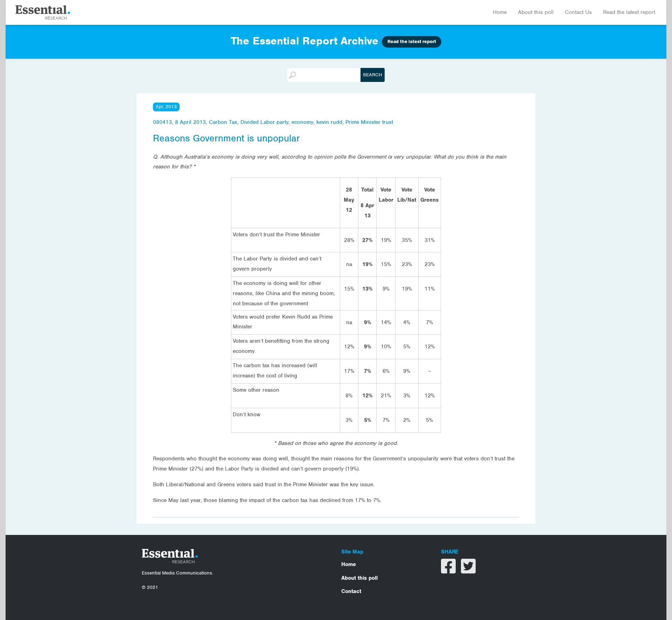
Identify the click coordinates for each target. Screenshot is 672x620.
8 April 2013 (190, 122)
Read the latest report (629, 12)
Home (500, 12)
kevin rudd (329, 122)
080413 (162, 122)
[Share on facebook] (449, 570)
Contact (351, 591)
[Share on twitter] (468, 570)
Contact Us (578, 12)
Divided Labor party (264, 122)
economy (302, 122)
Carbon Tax (223, 122)
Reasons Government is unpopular (226, 138)
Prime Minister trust (369, 122)
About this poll (536, 12)
